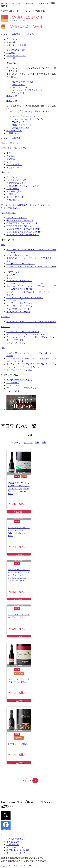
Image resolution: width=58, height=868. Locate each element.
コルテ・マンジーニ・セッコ (20, 263)
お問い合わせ (12, 200)
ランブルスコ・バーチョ (18, 311)
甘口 (8, 162)
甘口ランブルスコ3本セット (19, 226)
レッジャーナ (18, 84)
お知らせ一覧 (12, 188)
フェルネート (12, 275)
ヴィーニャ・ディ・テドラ (19, 306)
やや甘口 (10, 159)
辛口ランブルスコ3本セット (19, 220)
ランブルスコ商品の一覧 (20, 205)
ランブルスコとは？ (16, 39)
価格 (37, 442)
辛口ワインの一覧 (41, 205)
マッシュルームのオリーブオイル (28, 119)
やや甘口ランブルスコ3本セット (22, 223)
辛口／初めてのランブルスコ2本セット (25, 229)
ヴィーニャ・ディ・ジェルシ (20, 370)
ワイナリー (11, 58)
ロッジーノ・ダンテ (16, 343)
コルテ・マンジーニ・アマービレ (22, 331)
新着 (44, 442)
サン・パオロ (18, 93)
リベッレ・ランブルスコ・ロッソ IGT (24, 283)
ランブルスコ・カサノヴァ (19, 280)
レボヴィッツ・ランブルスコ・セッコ (24, 297)
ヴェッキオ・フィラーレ (18, 309)
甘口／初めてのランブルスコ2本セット (25, 232)
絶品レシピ (11, 96)
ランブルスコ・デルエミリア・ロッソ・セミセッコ (31, 321)
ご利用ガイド (12, 133)
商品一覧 (10, 42)
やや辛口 (10, 156)
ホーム (4, 205)
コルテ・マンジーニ (21, 87)
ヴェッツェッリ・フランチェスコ (28, 90)
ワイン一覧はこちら (11, 143)
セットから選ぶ (14, 164)
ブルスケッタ (18, 122)
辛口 (8, 153)
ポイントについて (15, 197)
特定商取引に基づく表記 (18, 850)
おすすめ (28, 442)
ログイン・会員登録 (16, 45)
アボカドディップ (20, 128)
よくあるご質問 (14, 130)
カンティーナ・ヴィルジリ (25, 82)
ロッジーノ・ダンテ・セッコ (20, 303)
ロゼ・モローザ (14, 300)
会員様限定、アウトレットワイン (22, 186)
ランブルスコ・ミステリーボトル (22, 234)
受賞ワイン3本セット (16, 217)
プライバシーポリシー (17, 853)
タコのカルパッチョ (21, 125)
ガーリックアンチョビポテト (26, 116)
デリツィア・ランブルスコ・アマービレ (25, 334)
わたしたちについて (16, 55)
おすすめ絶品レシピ (16, 183)
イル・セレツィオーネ (17, 255)
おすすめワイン (14, 167)
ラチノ (9, 278)
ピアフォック (12, 272)
